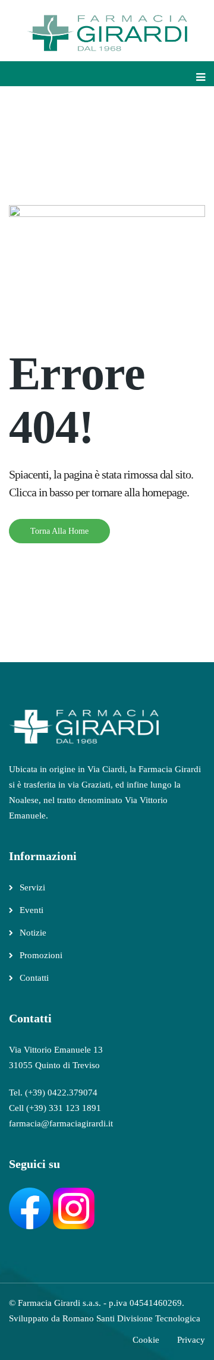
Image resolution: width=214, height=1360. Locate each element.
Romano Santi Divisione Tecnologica (131, 1318)
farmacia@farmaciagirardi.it (61, 1123)
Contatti (34, 978)
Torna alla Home (59, 531)
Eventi (31, 910)
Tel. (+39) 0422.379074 (53, 1092)
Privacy (191, 1340)
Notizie (33, 932)
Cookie (146, 1340)
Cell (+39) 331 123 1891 (55, 1108)
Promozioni (41, 955)
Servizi (32, 887)
